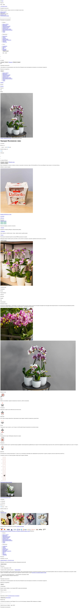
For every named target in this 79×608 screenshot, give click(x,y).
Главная (1, 138)
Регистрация (8, 597)
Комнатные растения (6, 26)
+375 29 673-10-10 (10, 560)
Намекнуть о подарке (16, 62)
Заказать (6, 62)
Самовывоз (3, 231)
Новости (4, 47)
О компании (5, 46)
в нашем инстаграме (20, 526)
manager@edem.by (3, 560)
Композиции (2, 12)
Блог (3, 48)
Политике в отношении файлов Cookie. (39, 572)
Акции (4, 31)
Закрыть (2, 584)
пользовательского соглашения (13, 595)
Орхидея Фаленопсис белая (5, 497)
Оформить (11, 62)
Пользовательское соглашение (6, 531)
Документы (5, 41)
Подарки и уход (3, 14)
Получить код (3, 597)
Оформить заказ (12, 162)
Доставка (4, 38)
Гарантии (4, 553)
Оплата (4, 37)
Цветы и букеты (3, 11)
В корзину (2, 62)
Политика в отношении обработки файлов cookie (21, 531)
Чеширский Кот (18, 569)
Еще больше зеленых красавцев (6, 482)
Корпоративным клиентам (7, 78)
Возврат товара (5, 549)
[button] (1, 222)
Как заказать (5, 36)
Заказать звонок (3, 240)
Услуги (4, 30)
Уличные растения (6, 27)
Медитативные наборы (4, 15)
